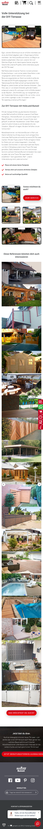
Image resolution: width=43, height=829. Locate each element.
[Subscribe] (36, 792)
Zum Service (32, 198)
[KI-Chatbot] (40, 427)
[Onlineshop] (40, 412)
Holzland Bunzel (24, 132)
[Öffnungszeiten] (40, 417)
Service (32, 60)
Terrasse (5, 80)
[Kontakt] (40, 406)
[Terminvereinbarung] (40, 401)
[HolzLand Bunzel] (5, 3)
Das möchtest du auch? (21, 713)
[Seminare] (40, 422)
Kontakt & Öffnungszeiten (21, 806)
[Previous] (4, 484)
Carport (26, 119)
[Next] (39, 484)
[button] (4, 825)
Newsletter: (21, 788)
